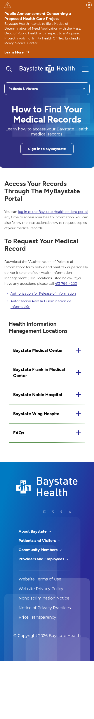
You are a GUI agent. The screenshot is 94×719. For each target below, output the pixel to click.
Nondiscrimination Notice (44, 598)
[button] (47, 350)
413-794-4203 (66, 283)
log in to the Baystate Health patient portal (53, 212)
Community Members (38, 549)
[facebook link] (61, 511)
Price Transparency (37, 617)
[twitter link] (53, 511)
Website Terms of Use (40, 579)
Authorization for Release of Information (43, 293)
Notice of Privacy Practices (45, 607)
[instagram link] (44, 511)
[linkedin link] (70, 511)
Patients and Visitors (38, 540)
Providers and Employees (42, 559)
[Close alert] (89, 5)
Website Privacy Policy (41, 588)
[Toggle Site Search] (8, 68)
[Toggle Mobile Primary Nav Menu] (85, 68)
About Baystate (33, 531)
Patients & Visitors (23, 89)
